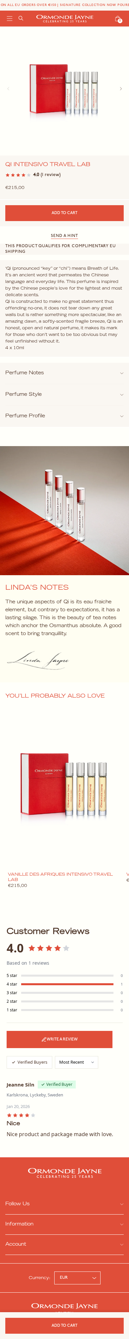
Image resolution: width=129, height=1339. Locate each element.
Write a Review (62, 1039)
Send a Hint (64, 236)
